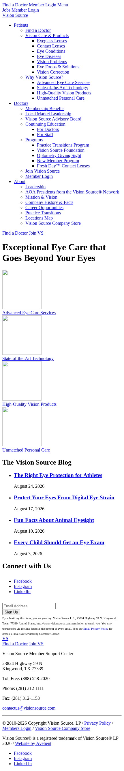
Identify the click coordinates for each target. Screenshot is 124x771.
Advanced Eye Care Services (63, 82)
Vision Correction (53, 72)
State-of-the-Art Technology (62, 87)
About (19, 181)
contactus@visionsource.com (28, 708)
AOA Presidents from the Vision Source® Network (72, 191)
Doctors (21, 103)
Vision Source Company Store (53, 223)
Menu (62, 4)
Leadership (35, 186)
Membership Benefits (44, 108)
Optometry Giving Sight (59, 155)
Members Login (16, 728)
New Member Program (58, 160)
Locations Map (39, 217)
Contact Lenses (51, 45)
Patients (21, 25)
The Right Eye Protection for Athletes (58, 475)
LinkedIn (22, 591)
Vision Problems (52, 61)
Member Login (42, 4)
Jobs (6, 10)
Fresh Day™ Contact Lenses (63, 165)
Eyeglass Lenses (52, 40)
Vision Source (15, 15)
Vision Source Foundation (60, 150)
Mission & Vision (41, 197)
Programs (34, 139)
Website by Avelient (33, 743)
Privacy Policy (97, 723)
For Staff (45, 134)
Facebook (23, 581)
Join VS (36, 233)
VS (5, 638)
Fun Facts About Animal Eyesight (54, 520)
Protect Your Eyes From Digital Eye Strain (64, 497)
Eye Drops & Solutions (58, 66)
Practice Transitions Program (63, 144)
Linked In (23, 763)
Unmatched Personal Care (60, 98)
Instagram (23, 586)
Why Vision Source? (44, 77)
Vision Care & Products (47, 35)
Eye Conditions (51, 51)
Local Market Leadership (48, 113)
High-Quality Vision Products (64, 92)
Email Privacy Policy (95, 628)
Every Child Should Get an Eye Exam (59, 542)
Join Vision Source (42, 171)
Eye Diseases (49, 56)
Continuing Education (45, 124)
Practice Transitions (43, 212)
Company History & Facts (49, 202)
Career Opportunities (44, 207)
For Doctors (48, 129)
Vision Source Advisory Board (53, 118)
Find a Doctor (15, 4)
